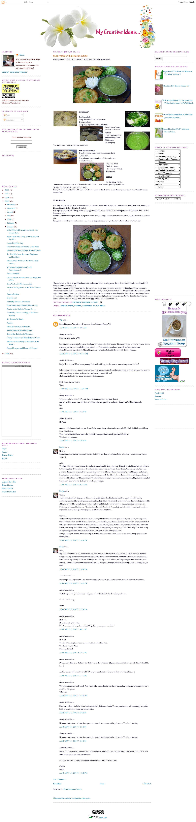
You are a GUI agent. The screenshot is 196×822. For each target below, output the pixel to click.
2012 (7, 193)
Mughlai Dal (12, 297)
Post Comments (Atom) (72, 789)
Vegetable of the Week (94, 306)
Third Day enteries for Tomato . (19, 326)
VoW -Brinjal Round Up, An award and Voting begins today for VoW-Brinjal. (177, 101)
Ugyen (4, 458)
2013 (7, 190)
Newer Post (57, 783)
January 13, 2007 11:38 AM (73, 388)
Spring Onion (67, 306)
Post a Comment (59, 779)
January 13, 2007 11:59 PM (73, 609)
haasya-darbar (7, 488)
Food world (159, 393)
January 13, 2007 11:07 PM (73, 583)
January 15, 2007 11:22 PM (73, 773)
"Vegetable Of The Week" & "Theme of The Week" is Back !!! (177, 72)
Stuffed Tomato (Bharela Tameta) (19, 330)
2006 (7, 353)
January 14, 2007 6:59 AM (73, 652)
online (103, 817)
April (9, 219)
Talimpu (158, 396)
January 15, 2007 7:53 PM (72, 727)
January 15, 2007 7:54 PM (72, 741)
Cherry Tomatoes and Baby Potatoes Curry (23, 337)
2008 (7, 197)
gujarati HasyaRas (9, 481)
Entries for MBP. (13, 273)
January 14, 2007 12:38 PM (73, 695)
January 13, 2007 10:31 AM (73, 353)
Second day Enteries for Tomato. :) (20, 334)
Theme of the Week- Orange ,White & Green (24, 250)
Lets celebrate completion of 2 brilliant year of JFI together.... (177, 116)
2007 (7, 201)
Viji (60, 320)
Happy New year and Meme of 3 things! (22, 348)
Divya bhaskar (7, 485)
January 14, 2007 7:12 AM (73, 675)
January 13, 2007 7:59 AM (73, 327)
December (11, 204)
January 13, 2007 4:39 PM (72, 440)
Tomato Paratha (13, 294)
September (11, 208)
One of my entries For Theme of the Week (23, 246)
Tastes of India (160, 399)
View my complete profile (14, 72)
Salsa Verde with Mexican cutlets (70, 55)
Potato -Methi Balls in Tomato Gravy (21, 309)
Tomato (77, 306)
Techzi (4, 452)
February (11, 223)
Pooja (61, 447)
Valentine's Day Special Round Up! (176, 85)
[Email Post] (100, 302)
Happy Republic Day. (15, 243)
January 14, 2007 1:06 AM (73, 629)
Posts (7, 115)
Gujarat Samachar (9, 491)
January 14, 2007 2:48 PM (72, 712)
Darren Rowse (7, 455)
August (10, 212)
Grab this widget (19, 366)
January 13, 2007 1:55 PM (72, 411)
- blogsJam (27, 366)
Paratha (9, 323)
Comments (9, 120)
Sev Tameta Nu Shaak (15, 319)
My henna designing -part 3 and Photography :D (19, 268)
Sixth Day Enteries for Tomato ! (19, 301)
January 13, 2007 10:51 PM (73, 484)
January (10, 226)
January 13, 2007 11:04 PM (73, 569)
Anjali (4, 448)
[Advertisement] (163, 249)
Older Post (147, 783)
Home (102, 783)
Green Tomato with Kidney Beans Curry (22, 305)
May (9, 215)
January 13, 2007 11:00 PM (73, 540)
